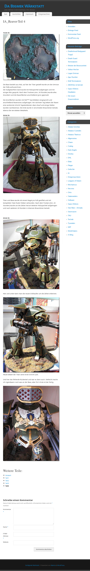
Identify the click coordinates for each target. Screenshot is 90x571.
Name (5, 527)
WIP (69, 227)
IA (68, 173)
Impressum (29, 14)
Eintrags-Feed (73, 30)
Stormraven (72, 212)
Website (5, 542)
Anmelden (71, 26)
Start (5, 14)
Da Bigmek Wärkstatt (24, 6)
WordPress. (61, 565)
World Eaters (72, 231)
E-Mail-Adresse (5, 536)
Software (71, 200)
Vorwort (8, 475)
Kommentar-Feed (74, 34)
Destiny (70, 154)
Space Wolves (73, 204)
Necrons (71, 188)
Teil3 (7, 483)
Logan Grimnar (73, 73)
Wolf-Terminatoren (74, 81)
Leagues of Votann (74, 181)
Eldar (70, 161)
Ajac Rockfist (72, 77)
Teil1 (7, 478)
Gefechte (71, 169)
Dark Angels (72, 150)
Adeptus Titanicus (74, 134)
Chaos (70, 142)
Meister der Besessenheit (77, 66)
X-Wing (70, 235)
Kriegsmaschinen (44, 14)
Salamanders (72, 196)
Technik (70, 219)
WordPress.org (73, 38)
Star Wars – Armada (75, 208)
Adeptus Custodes (74, 131)
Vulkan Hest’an (73, 69)
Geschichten (16, 14)
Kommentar (5, 510)
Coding (70, 146)
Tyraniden (71, 223)
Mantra (53, 565)
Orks (70, 192)
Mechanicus (72, 185)
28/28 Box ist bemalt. (75, 85)
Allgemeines (72, 138)
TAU (69, 215)
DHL (69, 158)
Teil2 (7, 481)
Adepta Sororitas (74, 127)
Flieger (70, 165)
